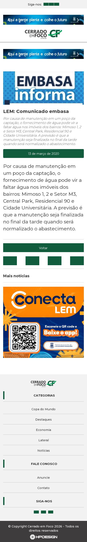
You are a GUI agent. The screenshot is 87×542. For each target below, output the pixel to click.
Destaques (43, 419)
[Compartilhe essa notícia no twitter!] (32, 260)
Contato (43, 488)
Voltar (43, 248)
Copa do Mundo (43, 409)
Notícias (43, 450)
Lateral (43, 440)
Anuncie (43, 478)
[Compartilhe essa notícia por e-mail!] (54, 260)
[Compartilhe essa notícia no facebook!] (10, 260)
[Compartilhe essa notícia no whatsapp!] (77, 260)
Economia (43, 430)
